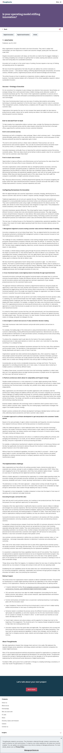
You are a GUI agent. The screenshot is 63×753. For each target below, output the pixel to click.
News (3, 717)
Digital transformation (23, 34)
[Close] (61, 738)
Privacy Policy (20, 747)
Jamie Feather (8, 40)
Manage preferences (31, 750)
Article (35, 34)
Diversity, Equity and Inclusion (10, 720)
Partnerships (5, 708)
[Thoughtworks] (7, 2)
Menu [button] (57, 2)
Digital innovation (8, 34)
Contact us (5, 726)
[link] (31, 689)
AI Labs (4, 714)
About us (4, 702)
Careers (4, 723)
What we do (5, 705)
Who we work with (7, 711)
